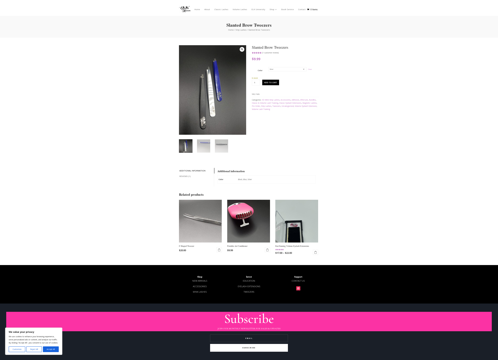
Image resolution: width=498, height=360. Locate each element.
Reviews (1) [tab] (185, 176)
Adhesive (295, 100)
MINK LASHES (200, 291)
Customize (17, 349)
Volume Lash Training (261, 109)
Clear (310, 69)
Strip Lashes (241, 29)
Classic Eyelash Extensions (290, 103)
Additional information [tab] (192, 170)
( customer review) (270, 52)
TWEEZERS (249, 291)
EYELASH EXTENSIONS (249, 286)
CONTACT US (298, 280)
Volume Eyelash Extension (306, 106)
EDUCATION (249, 280)
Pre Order (256, 106)
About (207, 9)
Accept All (51, 349)
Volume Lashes (240, 9)
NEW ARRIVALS (199, 280)
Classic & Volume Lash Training (265, 103)
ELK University (258, 9)
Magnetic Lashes (309, 103)
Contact (302, 9)
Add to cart (270, 82)
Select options (267, 249)
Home (197, 9)
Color (260, 70)
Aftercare (304, 100)
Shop (272, 9)
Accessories (286, 100)
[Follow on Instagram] (298, 288)
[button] (242, 49)
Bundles (312, 100)
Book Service (287, 9)
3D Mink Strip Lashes (271, 100)
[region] (33, 341)
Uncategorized (288, 106)
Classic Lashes (221, 9)
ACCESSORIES (200, 286)
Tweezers (276, 106)
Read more (219, 249)
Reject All (34, 349)
